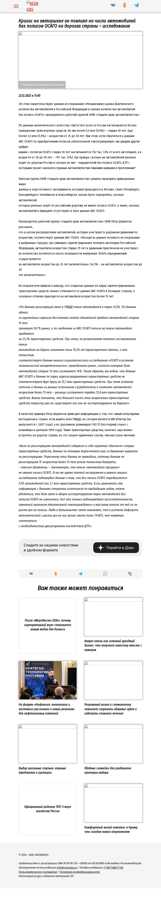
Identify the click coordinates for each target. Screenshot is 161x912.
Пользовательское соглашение (38, 872)
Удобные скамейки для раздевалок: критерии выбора (108, 770)
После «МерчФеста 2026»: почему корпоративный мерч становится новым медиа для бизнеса (47, 625)
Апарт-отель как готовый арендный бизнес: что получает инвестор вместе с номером (113, 645)
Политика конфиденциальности (80, 872)
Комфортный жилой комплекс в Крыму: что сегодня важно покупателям (111, 829)
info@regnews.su (67, 867)
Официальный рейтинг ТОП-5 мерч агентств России (47, 809)
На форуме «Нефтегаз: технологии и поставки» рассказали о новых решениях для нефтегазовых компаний (46, 709)
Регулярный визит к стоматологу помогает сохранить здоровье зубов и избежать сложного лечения (110, 709)
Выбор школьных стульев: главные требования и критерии (42, 770)
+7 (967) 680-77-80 (113, 867)
